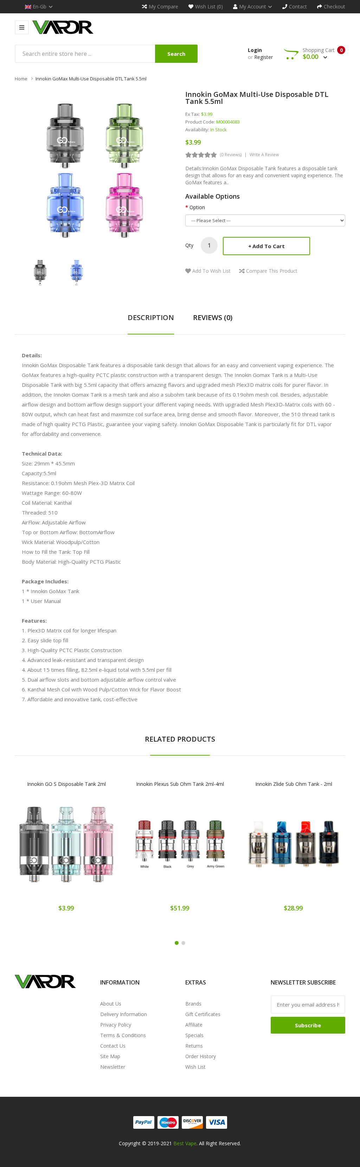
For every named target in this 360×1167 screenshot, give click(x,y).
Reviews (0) (212, 317)
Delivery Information (123, 1014)
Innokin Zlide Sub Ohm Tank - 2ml (293, 784)
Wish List (195, 1066)
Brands (193, 1003)
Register (263, 57)
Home (21, 78)
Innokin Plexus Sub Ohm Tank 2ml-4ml (180, 784)
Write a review (264, 155)
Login (255, 50)
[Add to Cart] (42, 849)
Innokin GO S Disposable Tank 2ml (66, 784)
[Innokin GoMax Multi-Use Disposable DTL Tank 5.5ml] (40, 271)
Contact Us (113, 1045)
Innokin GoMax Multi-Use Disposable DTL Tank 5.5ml (91, 78)
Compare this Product (271, 270)
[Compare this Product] (91, 849)
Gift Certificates (202, 1014)
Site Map (110, 1056)
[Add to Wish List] (66, 849)
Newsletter (112, 1066)
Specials (194, 1035)
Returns (194, 1045)
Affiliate (193, 1024)
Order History (200, 1056)
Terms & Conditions (123, 1035)
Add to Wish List (211, 270)
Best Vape (185, 1143)
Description (151, 317)
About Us (110, 1003)
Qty (189, 245)
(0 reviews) (231, 155)
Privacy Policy (115, 1024)
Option (197, 207)
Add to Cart (268, 246)
